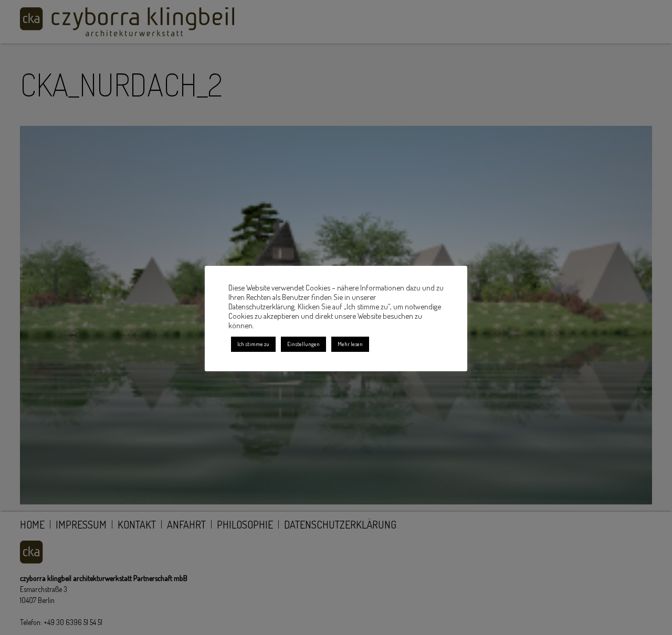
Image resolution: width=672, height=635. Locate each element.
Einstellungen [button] (303, 344)
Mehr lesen (350, 344)
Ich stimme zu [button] (253, 344)
